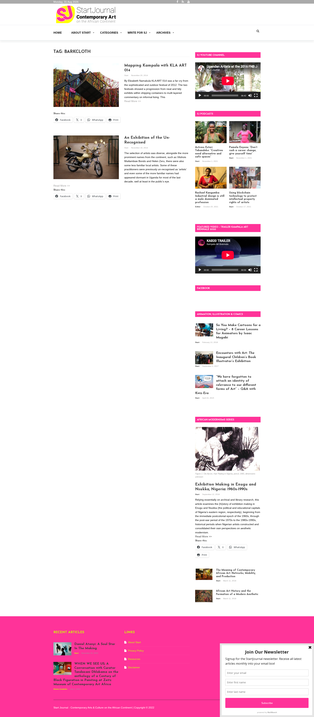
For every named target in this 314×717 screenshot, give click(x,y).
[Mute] (250, 95)
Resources (134, 659)
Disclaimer (134, 667)
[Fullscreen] (256, 95)
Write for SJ (137, 32)
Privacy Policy (136, 650)
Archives (163, 32)
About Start (81, 32)
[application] (228, 80)
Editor (198, 207)
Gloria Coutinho (60, 689)
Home (57, 32)
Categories (109, 32)
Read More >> (132, 101)
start (126, 75)
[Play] (200, 95)
